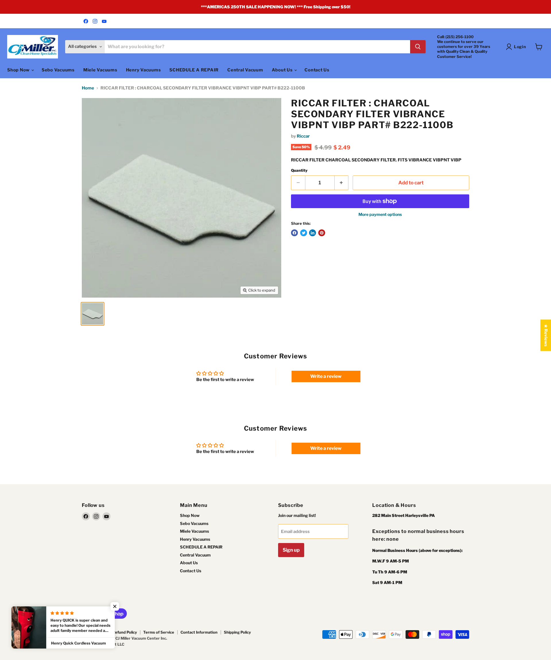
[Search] (418, 46)
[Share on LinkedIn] (312, 232)
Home (88, 88)
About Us (283, 70)
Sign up (291, 550)
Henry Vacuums (143, 70)
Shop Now (19, 70)
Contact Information (199, 632)
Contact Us (316, 70)
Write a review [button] (326, 376)
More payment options (380, 214)
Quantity (299, 170)
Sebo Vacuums (58, 70)
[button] (114, 606)
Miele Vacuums (100, 70)
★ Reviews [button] (545, 335)
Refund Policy (124, 632)
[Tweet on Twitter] (303, 232)
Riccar (303, 136)
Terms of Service (158, 632)
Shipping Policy (237, 632)
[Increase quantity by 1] (342, 182)
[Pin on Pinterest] (321, 232)
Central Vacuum (245, 70)
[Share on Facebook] (294, 232)
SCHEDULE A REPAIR (194, 70)
